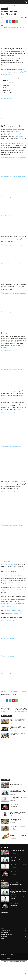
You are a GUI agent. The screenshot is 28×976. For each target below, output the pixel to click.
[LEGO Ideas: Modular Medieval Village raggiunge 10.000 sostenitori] (5, 828)
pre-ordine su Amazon (12, 613)
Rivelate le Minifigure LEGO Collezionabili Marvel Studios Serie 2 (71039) (17, 727)
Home (2, 5)
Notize (6, 5)
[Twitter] (10, 21)
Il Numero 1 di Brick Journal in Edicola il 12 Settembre (6, 710)
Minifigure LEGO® (11, 5)
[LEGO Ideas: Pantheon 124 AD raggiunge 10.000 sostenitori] (5, 821)
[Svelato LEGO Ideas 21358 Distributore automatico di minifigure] (5, 814)
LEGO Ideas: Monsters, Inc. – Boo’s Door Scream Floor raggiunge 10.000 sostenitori (18, 792)
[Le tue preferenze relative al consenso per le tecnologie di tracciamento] (25, 973)
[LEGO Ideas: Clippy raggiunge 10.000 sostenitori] (5, 799)
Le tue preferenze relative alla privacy (15, 961)
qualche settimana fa (20, 136)
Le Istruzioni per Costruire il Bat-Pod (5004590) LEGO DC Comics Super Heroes (21, 710)
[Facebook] (7, 21)
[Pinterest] (13, 21)
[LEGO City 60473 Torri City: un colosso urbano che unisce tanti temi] (5, 785)
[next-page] (4, 740)
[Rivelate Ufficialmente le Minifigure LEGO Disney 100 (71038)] (5, 735)
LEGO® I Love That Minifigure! (8, 564)
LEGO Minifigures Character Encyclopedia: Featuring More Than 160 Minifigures (13, 605)
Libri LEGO (15, 694)
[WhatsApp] (16, 21)
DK (20, 72)
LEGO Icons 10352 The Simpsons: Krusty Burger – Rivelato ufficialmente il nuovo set (18, 835)
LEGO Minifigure (8, 694)
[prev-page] (2, 740)
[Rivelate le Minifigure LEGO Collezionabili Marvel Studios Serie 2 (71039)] (5, 728)
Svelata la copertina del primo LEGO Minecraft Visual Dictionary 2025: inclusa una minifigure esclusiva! (17, 720)
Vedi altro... (13, 841)
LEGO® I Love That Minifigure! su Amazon (16, 691)
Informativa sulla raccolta (8, 964)
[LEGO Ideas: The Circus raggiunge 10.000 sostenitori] (5, 807)
